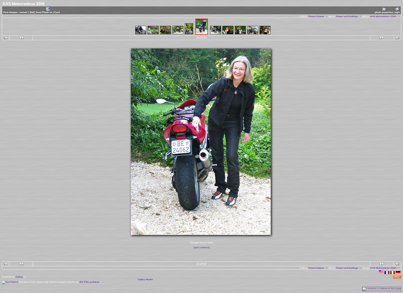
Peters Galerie (317, 16)
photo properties (384, 12)
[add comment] (202, 247)
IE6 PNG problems (90, 282)
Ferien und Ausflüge (347, 16)
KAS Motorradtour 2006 (383, 16)
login (397, 12)
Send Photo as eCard (48, 12)
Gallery (19, 277)
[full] (32, 12)
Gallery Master (145, 279)
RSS (397, 277)
